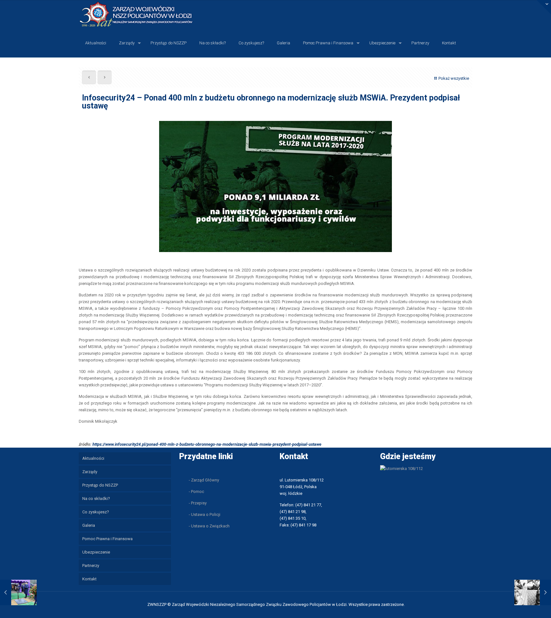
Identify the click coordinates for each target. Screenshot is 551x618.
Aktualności (93, 458)
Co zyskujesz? (95, 512)
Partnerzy (90, 565)
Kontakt (89, 579)
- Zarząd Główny (204, 480)
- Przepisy (198, 503)
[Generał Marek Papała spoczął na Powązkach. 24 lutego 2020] (18, 592)
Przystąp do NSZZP (100, 485)
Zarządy (89, 471)
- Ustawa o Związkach (209, 526)
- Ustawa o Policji (204, 514)
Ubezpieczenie (96, 552)
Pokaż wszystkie (453, 78)
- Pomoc (196, 491)
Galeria (88, 525)
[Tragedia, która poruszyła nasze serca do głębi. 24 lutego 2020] (532, 592)
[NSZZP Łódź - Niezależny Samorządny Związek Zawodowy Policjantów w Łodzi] (141, 14)
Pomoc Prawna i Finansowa (107, 538)
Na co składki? (96, 498)
